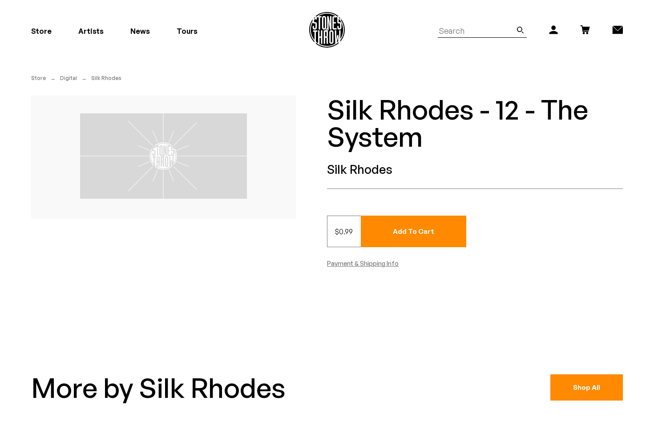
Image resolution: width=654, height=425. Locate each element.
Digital (68, 78)
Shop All (586, 387)
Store (38, 78)
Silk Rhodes (106, 78)
